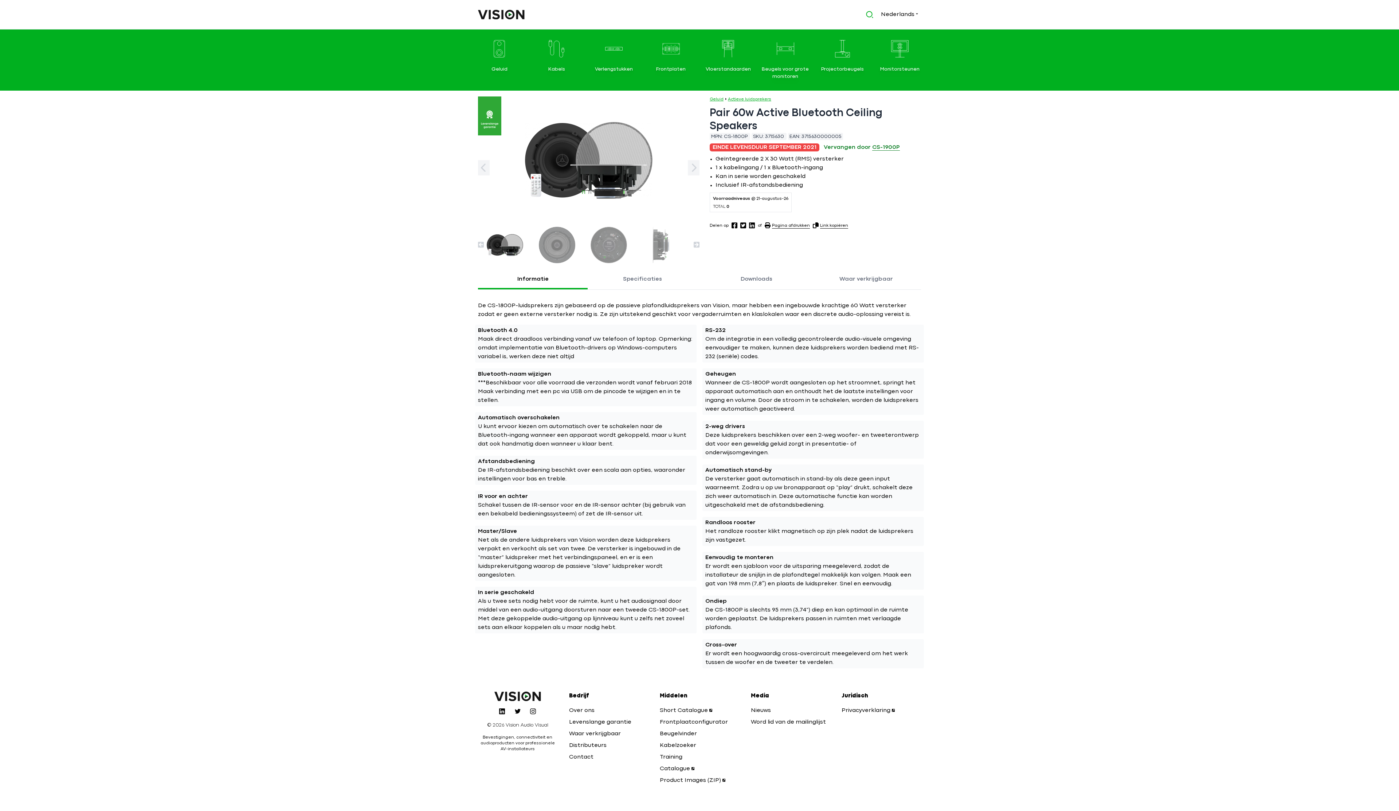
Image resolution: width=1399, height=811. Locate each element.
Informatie (533, 279)
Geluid (717, 99)
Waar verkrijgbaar (866, 279)
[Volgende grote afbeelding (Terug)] (484, 167)
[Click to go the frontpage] (501, 14)
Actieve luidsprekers (749, 99)
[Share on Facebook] (734, 225)
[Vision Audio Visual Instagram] (533, 711)
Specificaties (642, 279)
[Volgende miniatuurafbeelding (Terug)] (481, 244)
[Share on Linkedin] (752, 225)
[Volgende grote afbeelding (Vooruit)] (694, 167)
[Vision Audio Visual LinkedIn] (502, 711)
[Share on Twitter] (743, 225)
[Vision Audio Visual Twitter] (518, 711)
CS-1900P (886, 147)
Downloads (756, 279)
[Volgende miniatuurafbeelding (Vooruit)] (697, 244)
